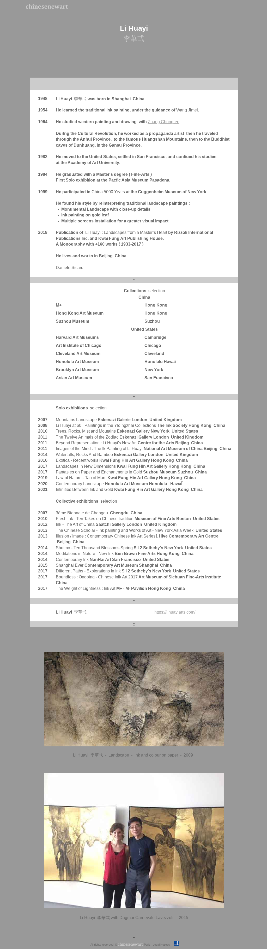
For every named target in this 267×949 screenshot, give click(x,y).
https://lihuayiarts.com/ (174, 612)
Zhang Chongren (163, 122)
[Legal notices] (170, 944)
